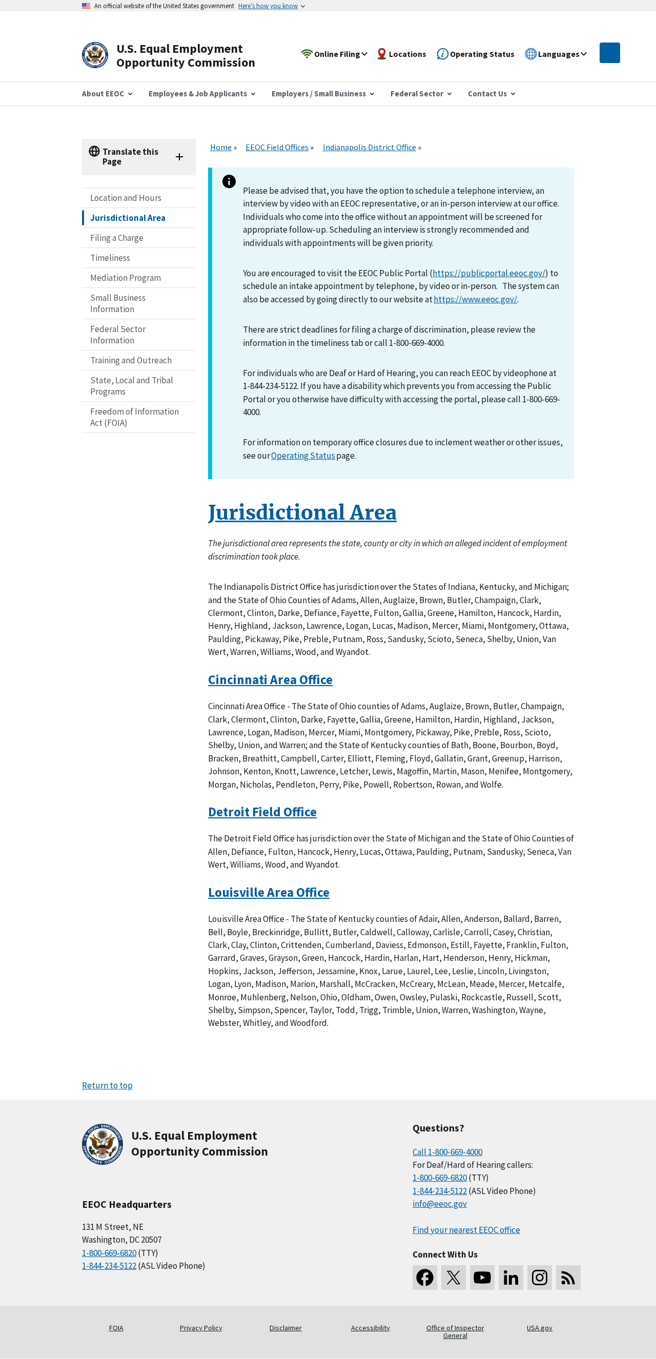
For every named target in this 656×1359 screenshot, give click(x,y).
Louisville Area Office (269, 892)
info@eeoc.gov (440, 1203)
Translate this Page (130, 156)
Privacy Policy (201, 1327)
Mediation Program (125, 277)
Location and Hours (125, 197)
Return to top (107, 1085)
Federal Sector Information (118, 334)
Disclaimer (286, 1327)
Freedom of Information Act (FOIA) (134, 417)
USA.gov (539, 1327)
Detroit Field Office (262, 812)
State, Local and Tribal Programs (131, 386)
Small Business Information (118, 303)
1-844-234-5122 (109, 1265)
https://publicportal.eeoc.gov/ (489, 273)
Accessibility (370, 1327)
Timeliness (110, 257)
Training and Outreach (131, 360)
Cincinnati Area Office (270, 679)
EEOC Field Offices (277, 147)
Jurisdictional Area (128, 217)
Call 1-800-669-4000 (447, 1152)
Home (221, 147)
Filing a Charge (117, 237)
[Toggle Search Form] (610, 53)
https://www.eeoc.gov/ (475, 299)
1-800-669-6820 (109, 1253)
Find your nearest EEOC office (466, 1230)
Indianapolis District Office (369, 147)
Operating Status (303, 455)
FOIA (116, 1327)
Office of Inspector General (455, 1332)
